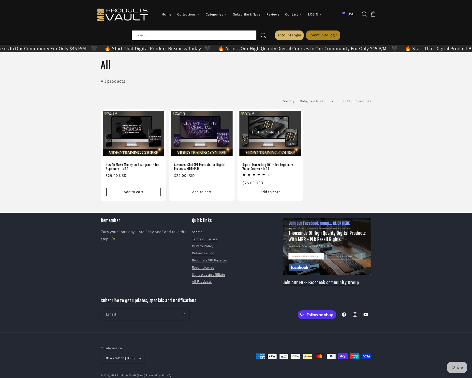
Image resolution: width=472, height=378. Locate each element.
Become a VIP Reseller (209, 260)
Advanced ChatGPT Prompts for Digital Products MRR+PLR (199, 167)
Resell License (203, 267)
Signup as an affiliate (208, 274)
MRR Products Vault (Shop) (128, 375)
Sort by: (289, 101)
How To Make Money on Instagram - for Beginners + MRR (132, 167)
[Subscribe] (183, 314)
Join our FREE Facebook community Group (321, 282)
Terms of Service (205, 239)
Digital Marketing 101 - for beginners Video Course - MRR (267, 167)
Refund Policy (203, 253)
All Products (202, 281)
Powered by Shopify (158, 375)
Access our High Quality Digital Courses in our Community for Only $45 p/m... (298, 48)
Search (197, 231)
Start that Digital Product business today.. (148, 48)
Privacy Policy (202, 246)
